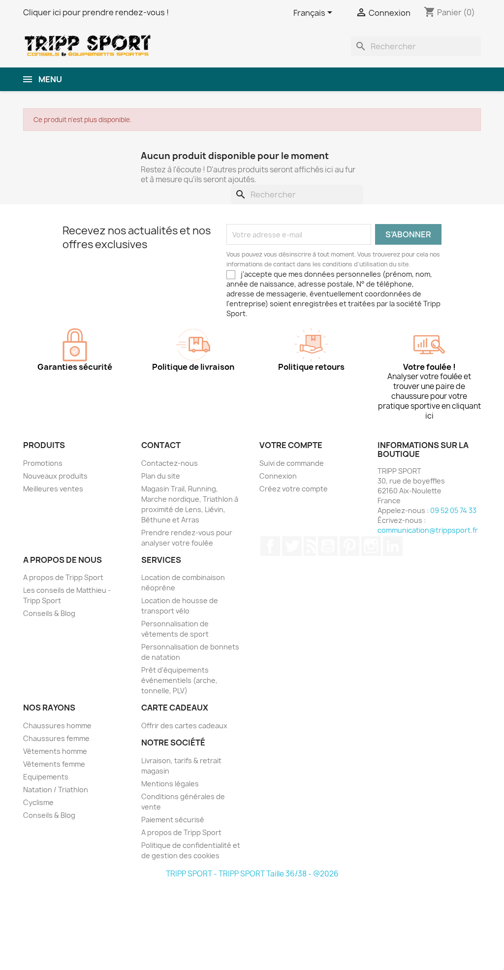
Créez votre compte (293, 488)
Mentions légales (170, 783)
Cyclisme (38, 802)
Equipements (45, 776)
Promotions (43, 463)
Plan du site (160, 476)
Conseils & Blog (49, 613)
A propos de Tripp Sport (63, 577)
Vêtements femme (54, 764)
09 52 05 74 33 (453, 510)
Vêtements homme (55, 751)
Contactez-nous (169, 463)
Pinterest (349, 546)
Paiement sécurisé (172, 819)
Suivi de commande (291, 463)
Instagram (371, 546)
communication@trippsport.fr (428, 530)
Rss (310, 546)
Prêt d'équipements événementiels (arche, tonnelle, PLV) (179, 680)
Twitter (292, 546)
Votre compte (290, 445)
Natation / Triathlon (55, 789)
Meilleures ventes (53, 488)
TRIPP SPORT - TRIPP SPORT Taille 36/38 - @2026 (252, 874)
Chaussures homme (57, 725)
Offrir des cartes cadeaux (184, 725)
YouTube (328, 546)
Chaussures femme (56, 738)
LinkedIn (393, 546)
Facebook (270, 546)
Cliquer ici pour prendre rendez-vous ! (96, 12)
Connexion (278, 476)
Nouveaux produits (55, 476)
